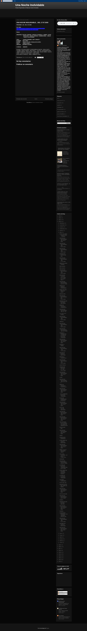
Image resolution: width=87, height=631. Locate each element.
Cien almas (61, 615)
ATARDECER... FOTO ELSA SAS (63, 255)
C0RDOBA (62, 459)
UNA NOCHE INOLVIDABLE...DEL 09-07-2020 (63, 418)
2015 (60, 552)
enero (61, 542)
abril (61, 537)
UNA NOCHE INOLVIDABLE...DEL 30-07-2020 (63, 240)
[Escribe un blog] (39, 57)
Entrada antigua (49, 99)
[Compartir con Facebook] (41, 57)
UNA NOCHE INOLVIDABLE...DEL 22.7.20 (63, 310)
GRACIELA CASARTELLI (63, 357)
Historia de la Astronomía (62, 602)
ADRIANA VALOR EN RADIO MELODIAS (63, 302)
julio (61, 232)
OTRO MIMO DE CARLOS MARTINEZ (63, 441)
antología (59, 107)
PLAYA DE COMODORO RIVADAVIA (63, 399)
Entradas (61, 591)
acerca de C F (60, 100)
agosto (61, 230)
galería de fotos (60, 111)
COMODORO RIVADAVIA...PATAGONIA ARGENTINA (63, 514)
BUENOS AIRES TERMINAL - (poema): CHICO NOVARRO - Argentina (63, 174)
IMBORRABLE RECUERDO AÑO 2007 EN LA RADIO (64, 149)
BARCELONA (62, 293)
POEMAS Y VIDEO (62, 345)
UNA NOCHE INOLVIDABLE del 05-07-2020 (63, 462)
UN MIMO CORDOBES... (63, 480)
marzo (61, 538)
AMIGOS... (62, 321)
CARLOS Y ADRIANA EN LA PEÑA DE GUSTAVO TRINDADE (63, 335)
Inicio (36, 99)
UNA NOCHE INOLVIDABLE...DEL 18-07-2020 (63, 341)
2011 (60, 559)
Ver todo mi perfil (61, 92)
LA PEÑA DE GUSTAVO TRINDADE (62, 476)
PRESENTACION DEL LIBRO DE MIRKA (63, 485)
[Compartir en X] (40, 57)
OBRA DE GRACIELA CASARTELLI (63, 306)
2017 (60, 548)
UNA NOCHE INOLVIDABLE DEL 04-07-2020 (63, 490)
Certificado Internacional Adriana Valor (66, 153)
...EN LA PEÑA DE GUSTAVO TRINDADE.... (63, 395)
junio (61, 533)
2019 (60, 544)
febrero (61, 540)
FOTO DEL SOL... (63, 482)
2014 (60, 554)
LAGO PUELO (63, 365)
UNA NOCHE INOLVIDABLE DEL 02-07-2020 (63, 507)
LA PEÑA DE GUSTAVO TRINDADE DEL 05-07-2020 (63, 467)
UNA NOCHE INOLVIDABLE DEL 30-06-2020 (63, 529)
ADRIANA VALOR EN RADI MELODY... (63, 503)
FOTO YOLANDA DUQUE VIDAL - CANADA (63, 235)
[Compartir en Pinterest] (43, 57)
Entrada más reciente (21, 99)
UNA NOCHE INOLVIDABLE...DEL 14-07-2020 (63, 374)
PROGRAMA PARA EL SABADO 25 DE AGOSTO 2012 (62, 166)
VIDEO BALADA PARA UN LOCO (63, 291)
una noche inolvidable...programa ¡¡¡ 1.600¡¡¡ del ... (63, 455)
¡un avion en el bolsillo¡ (63, 314)
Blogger (47, 628)
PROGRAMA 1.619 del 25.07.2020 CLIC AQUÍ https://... (63, 277)
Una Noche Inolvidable (29, 5)
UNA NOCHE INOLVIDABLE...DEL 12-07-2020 (63, 390)
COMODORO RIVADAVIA (62, 438)
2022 (60, 217)
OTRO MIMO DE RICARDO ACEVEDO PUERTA (63, 472)
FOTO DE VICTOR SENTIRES (62, 408)
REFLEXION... (63, 266)
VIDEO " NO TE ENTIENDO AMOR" (63, 451)
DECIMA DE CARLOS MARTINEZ (63, 354)
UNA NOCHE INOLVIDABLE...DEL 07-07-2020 (63, 446)
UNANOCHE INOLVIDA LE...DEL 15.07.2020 (63, 368)
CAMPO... (62, 499)
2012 (60, 557)
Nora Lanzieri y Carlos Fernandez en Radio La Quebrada (66, 160)
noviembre (62, 225)
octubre (61, 226)
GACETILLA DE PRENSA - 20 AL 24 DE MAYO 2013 (63, 184)
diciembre (62, 223)
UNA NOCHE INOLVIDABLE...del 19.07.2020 (63, 330)
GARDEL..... (62, 511)
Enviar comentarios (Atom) (37, 102)
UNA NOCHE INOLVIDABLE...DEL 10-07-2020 (63, 413)
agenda (58, 105)
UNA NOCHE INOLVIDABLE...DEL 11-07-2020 (63, 404)
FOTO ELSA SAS (63, 493)
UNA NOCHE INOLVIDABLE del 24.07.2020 (63, 282)
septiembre (62, 228)
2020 (60, 221)
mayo (61, 535)
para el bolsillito (60, 113)
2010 (60, 561)
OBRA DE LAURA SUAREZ (63, 264)
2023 (60, 216)
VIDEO (61, 435)
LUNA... (61, 377)
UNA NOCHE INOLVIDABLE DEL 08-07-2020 (63, 432)
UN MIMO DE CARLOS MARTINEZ (63, 524)
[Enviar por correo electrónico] (37, 57)
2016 (60, 550)
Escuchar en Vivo (61, 31)
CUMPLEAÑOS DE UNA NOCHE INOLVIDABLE (62, 140)
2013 (60, 556)
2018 (60, 546)
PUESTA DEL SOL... (62, 428)
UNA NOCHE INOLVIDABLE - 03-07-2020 (63, 497)
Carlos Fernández (63, 45)
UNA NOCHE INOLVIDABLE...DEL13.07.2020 (63, 381)
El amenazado (60, 109)
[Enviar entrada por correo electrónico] (35, 57)
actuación (59, 102)
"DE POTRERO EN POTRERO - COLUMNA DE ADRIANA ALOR (63, 424)
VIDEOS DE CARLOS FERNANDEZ (63, 287)
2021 (60, 219)
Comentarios (62, 594)
